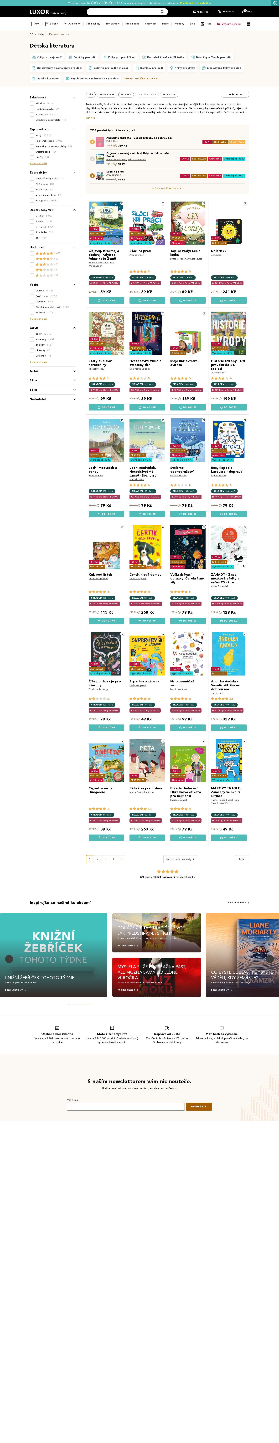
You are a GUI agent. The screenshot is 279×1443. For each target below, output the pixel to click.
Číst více (90, 118)
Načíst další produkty (166, 189)
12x (150, 808)
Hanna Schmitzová (116, 159)
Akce (208, 23)
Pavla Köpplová (137, 685)
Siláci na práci (115, 171)
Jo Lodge (216, 255)
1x (149, 271)
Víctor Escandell (219, 586)
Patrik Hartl (112, 141)
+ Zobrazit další (38, 163)
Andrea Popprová (98, 578)
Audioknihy (74, 23)
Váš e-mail (73, 1099)
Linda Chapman (137, 578)
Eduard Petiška (178, 475)
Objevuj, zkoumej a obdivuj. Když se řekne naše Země (137, 155)
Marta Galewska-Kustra (142, 792)
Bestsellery (107, 94)
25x (231, 698)
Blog (192, 23)
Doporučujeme (147, 94)
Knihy (36, 23)
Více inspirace (237, 903)
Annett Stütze (194, 258)
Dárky (165, 23)
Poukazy (95, 23)
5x (230, 378)
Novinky (126, 94)
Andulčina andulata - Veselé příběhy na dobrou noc (139, 137)
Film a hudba (132, 23)
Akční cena (215, 158)
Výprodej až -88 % (234, 158)
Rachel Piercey (96, 368)
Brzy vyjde (169, 94)
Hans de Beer (96, 475)
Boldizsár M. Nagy (98, 689)
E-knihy (54, 23)
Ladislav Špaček (179, 800)
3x (190, 271)
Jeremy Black (218, 372)
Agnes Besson (218, 475)
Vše (91, 94)
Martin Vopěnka (178, 689)
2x (230, 485)
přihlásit (199, 1106)
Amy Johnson (113, 175)
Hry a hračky (112, 23)
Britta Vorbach (178, 258)
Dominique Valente (139, 368)
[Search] (162, 11)
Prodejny (179, 23)
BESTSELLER (220, 141)
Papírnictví (150, 23)
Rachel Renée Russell (222, 800)
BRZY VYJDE (237, 141)
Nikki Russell (226, 803)
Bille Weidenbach (137, 159)
